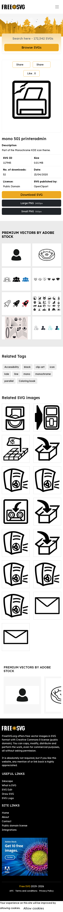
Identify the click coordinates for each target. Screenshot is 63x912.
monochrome (43, 373)
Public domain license (14, 825)
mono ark (42, 458)
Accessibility (11, 366)
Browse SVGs (31, 47)
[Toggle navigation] (57, 7)
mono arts (42, 489)
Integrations (9, 829)
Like (31, 73)
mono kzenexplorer (47, 425)
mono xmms (12, 615)
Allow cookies (33, 908)
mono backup (13, 521)
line (16, 373)
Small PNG (31, 211)
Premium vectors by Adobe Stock (28, 235)
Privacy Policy (46, 890)
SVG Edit (7, 789)
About (5, 817)
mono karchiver (46, 521)
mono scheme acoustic (16, 582)
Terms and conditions (26, 890)
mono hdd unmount (16, 425)
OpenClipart (41, 186)
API (11, 890)
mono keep (43, 552)
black (27, 366)
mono (27, 373)
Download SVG (31, 195)
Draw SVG (8, 793)
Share (19, 64)
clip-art (40, 366)
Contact (6, 821)
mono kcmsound (14, 552)
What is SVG (9, 785)
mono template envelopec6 (47, 613)
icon (52, 366)
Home (5, 812)
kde (6, 373)
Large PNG (31, 203)
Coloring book (27, 380)
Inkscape (7, 781)
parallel (9, 380)
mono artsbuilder (15, 489)
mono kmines (12, 458)
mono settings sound (47, 582)
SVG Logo (8, 798)
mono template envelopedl (16, 644)
